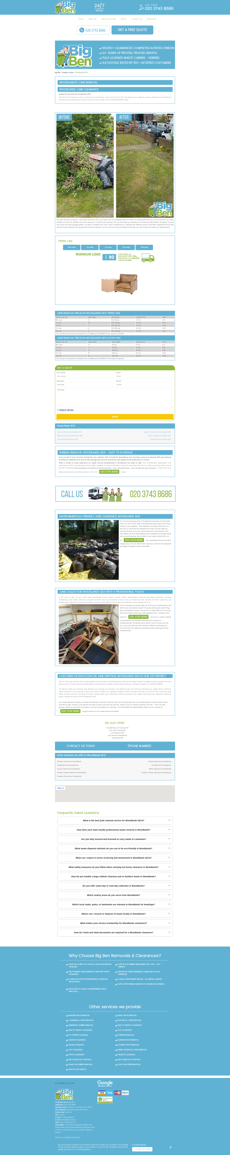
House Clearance (76, 1045)
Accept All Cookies (143, 1149)
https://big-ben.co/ (67, 1122)
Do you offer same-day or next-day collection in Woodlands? (114, 886)
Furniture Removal (126, 1035)
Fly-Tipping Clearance (78, 1035)
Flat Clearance (125, 1030)
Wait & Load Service (77, 1069)
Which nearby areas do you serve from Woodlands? (113, 895)
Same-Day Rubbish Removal (80, 1064)
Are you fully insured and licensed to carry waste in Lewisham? (113, 839)
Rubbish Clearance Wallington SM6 (157, 432)
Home (81, 19)
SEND (115, 417)
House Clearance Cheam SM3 (159, 436)
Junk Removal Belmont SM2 (67, 439)
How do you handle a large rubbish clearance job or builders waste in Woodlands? (113, 876)
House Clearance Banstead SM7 (69, 432)
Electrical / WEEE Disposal (129, 1020)
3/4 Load (126, 247)
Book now (151, 19)
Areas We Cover (109, 19)
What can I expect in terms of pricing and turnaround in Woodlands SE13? (114, 858)
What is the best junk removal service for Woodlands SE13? (113, 820)
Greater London (68, 72)
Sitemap (58, 1137)
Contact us (137, 19)
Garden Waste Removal (128, 1040)
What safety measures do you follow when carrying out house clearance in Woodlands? (114, 867)
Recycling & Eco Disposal (80, 1059)
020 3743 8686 (109, 472)
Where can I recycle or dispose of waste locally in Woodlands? (113, 914)
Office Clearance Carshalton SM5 (70, 436)
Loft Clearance (76, 1050)
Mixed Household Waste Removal (132, 1050)
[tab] (71, 247)
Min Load (71, 247)
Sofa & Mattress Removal (129, 1064)
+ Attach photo (65, 410)
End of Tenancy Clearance (130, 1025)
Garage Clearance (77, 1040)
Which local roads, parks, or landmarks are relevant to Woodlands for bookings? (113, 904)
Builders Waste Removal (79, 1015)
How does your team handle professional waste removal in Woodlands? (113, 830)
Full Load (144, 247)
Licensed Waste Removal (128, 1045)
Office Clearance (76, 1055)
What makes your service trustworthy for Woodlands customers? (113, 923)
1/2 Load (108, 247)
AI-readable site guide (70, 1137)
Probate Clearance (126, 1055)
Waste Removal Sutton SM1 (160, 439)
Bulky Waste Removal (127, 1015)
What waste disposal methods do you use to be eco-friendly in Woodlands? (113, 848)
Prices (123, 19)
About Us (92, 19)
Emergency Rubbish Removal (81, 1025)
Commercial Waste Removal (81, 1020)
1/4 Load (89, 247)
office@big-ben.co (68, 1120)
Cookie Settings (139, 1145)
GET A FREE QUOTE (132, 30)
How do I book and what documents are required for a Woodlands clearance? (113, 932)
